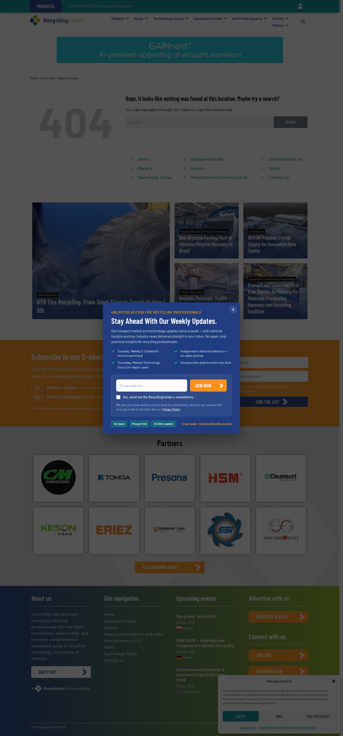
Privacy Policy (171, 409)
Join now (203, 385)
